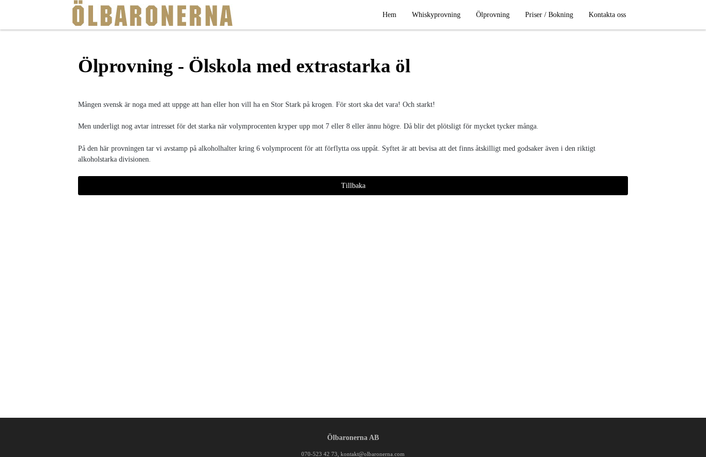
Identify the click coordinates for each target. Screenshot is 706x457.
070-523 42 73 (319, 454)
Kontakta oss (607, 15)
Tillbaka (353, 186)
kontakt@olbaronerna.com (373, 454)
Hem (389, 15)
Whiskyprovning (436, 15)
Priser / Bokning (549, 15)
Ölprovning (493, 15)
